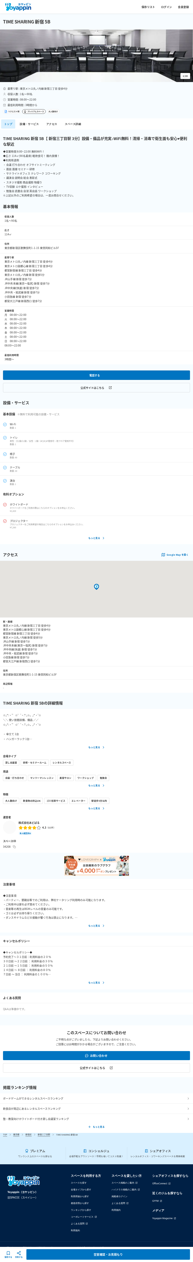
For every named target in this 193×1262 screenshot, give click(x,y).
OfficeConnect (159, 1183)
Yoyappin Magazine (162, 1218)
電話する (94, 375)
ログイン (166, 7)
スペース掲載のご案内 (123, 1182)
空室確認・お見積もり (108, 1254)
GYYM (155, 1200)
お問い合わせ (99, 1055)
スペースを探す (79, 1182)
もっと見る (94, 538)
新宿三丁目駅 (44, 1134)
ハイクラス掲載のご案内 (124, 1189)
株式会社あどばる (29, 822)
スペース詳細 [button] (73, 124)
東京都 (16, 1134)
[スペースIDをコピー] (14, 846)
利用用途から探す (80, 1196)
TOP (5, 1134)
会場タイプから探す (81, 1189)
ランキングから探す (81, 1210)
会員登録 (183, 7)
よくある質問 (77, 1223)
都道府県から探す (80, 1203)
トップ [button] (8, 124)
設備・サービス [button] (29, 124)
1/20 (185, 75)
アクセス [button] (51, 124)
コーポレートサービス (82, 1216)
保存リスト (148, 7)
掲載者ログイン (119, 1196)
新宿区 (28, 1134)
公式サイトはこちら (92, 388)
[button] (96, 55)
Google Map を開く (177, 554)
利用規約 (75, 1230)
